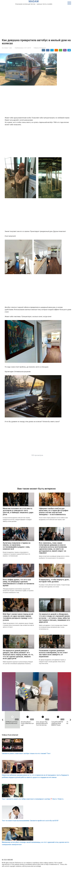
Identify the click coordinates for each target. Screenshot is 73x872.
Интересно (42, 48)
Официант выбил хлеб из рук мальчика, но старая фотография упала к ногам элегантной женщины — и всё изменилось (53, 511)
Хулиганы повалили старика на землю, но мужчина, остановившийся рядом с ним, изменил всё (16, 546)
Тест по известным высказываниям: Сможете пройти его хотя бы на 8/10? (30, 821)
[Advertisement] (36, 19)
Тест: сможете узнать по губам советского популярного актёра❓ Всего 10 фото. (33, 799)
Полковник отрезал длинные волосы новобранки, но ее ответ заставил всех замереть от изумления (53, 653)
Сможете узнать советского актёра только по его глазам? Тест (26, 753)
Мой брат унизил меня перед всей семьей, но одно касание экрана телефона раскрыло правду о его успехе (18, 617)
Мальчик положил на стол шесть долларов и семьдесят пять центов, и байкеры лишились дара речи (18, 511)
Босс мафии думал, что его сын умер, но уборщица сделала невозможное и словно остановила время (18, 582)
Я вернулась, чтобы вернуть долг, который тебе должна (54, 580)
